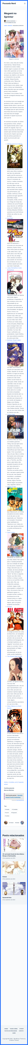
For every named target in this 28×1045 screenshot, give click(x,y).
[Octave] (14, 867)
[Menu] (25, 3)
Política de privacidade (11, 1030)
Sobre (14, 1033)
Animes (6, 1028)
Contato (21, 1030)
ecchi (16, 782)
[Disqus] (14, 929)
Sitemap (21, 1028)
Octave (4, 876)
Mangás (10, 25)
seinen (6, 784)
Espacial (20, 782)
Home (5, 25)
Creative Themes (14, 1040)
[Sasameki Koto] (14, 888)
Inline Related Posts (20, 800)
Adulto (6, 782)
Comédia (11, 782)
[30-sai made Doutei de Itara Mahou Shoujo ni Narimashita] (14, 845)
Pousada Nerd (9, 3)
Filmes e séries (14, 1028)
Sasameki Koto (6, 897)
